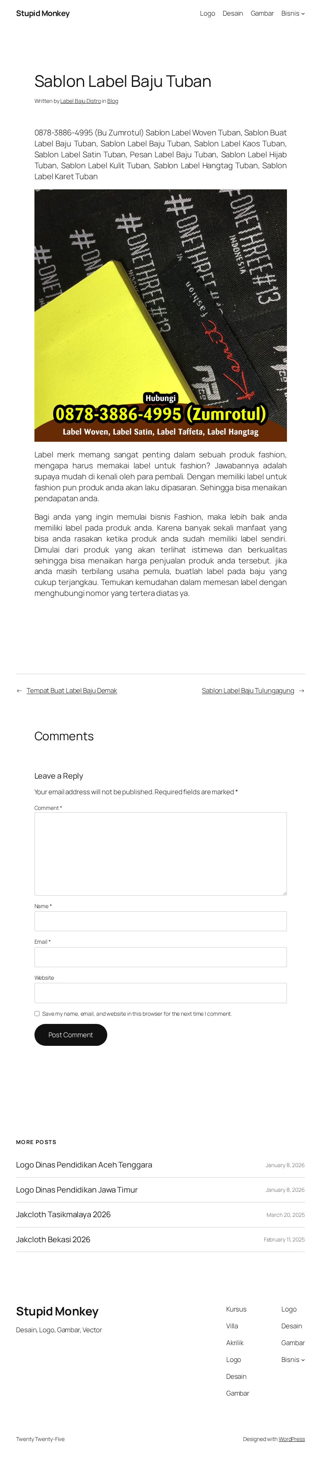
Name (43, 906)
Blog (112, 100)
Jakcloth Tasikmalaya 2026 (63, 1214)
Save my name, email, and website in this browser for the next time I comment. (137, 1013)
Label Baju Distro (80, 100)
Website (44, 977)
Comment (48, 807)
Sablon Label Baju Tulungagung (248, 690)
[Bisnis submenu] (303, 13)
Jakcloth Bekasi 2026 (53, 1239)
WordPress (292, 1439)
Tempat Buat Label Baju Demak (72, 690)
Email (42, 941)
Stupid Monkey (43, 13)
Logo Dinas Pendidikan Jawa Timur (77, 1190)
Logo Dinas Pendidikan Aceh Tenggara (84, 1164)
